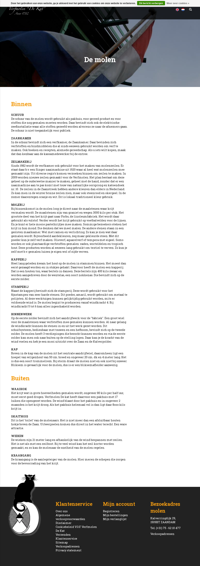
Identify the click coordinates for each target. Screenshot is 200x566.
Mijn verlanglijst (115, 519)
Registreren (111, 511)
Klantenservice (66, 538)
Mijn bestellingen (115, 515)
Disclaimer (63, 523)
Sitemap (62, 542)
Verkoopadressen (68, 546)
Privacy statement (68, 550)
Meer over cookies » (178, 3)
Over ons (62, 511)
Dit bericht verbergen (151, 3)
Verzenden (63, 534)
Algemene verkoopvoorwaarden (70, 517)
